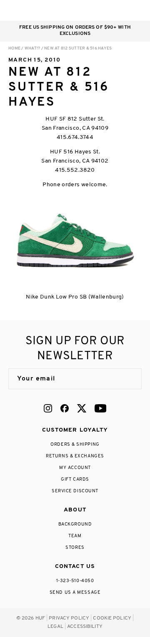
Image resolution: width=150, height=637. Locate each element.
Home (14, 48)
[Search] (86, 10)
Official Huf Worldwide (27, 10)
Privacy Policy (69, 618)
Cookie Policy (112, 618)
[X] (81, 408)
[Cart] (120, 10)
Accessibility (84, 626)
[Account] (103, 10)
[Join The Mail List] (126, 379)
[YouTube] (100, 408)
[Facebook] (64, 408)
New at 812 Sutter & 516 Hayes (78, 48)
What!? (32, 48)
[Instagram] (48, 408)
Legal (55, 626)
